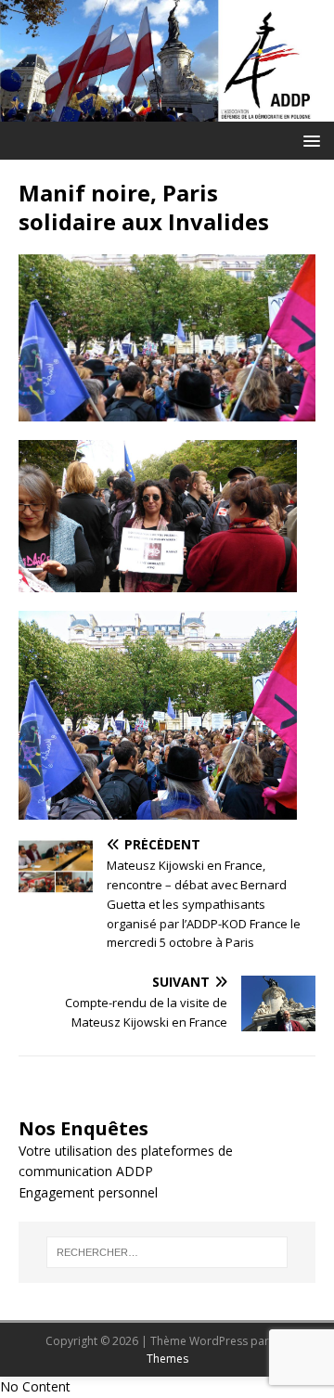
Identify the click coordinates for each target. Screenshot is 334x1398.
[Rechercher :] (167, 1252)
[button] (308, 139)
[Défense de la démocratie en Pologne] (167, 111)
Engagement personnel (88, 1192)
